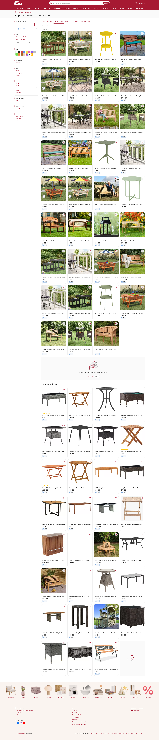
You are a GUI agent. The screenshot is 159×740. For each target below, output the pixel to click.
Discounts (148, 697)
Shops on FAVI (76, 712)
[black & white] (29, 54)
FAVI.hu (110, 733)
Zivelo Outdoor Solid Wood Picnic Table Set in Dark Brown (138, 313)
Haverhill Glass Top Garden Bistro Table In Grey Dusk (110, 596)
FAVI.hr (116, 733)
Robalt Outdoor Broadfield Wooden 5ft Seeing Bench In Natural (139, 241)
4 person (18, 108)
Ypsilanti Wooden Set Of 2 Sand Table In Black (82, 313)
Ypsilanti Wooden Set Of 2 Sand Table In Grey (55, 277)
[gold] (32, 54)
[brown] (22, 54)
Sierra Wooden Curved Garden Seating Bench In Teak (110, 349)
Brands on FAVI (76, 714)
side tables (19, 118)
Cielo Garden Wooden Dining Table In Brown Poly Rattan (58, 633)
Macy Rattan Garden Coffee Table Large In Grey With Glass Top (60, 415)
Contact (19, 712)
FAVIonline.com (21, 733)
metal (17, 83)
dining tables (19, 116)
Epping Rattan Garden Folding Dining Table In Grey (135, 168)
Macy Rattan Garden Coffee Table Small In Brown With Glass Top (140, 415)
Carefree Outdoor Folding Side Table (131, 524)
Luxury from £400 (21, 39)
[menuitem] (19, 8)
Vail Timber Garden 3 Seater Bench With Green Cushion (58, 168)
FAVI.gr (136, 733)
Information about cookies (79, 724)
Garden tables (29, 12)
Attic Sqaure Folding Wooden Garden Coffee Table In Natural (138, 451)
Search (106, 3)
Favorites (60, 21)
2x (50, 413)
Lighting (48, 697)
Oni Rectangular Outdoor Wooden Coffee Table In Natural (111, 488)
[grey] (34, 52)
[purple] (32, 52)
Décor (23, 697)
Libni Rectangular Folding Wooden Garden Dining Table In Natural (87, 415)
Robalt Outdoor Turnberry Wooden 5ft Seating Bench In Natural (113, 132)
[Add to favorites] (63, 33)
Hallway (135, 697)
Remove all (90, 376)
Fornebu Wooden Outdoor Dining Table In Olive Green (110, 168)
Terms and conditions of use (80, 721)
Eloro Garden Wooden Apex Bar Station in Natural (109, 633)
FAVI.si (140, 733)
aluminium (19, 92)
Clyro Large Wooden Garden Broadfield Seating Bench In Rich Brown (89, 241)
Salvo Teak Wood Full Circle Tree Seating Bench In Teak (111, 560)
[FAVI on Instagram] (21, 723)
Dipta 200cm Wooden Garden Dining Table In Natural (84, 524)
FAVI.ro (105, 733)
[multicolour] (27, 54)
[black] (19, 52)
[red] (22, 52)
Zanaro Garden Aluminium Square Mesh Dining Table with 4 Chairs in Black (90, 132)
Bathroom (86, 697)
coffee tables (20, 121)
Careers (19, 714)
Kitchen (73, 697)
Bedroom (110, 697)
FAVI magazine (76, 717)
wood (17, 88)
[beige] (24, 54)
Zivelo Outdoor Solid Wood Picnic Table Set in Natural (84, 59)
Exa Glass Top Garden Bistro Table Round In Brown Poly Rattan (87, 349)
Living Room (98, 697)
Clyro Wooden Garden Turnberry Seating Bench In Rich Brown (60, 241)
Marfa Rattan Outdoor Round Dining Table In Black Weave (85, 596)
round (17, 70)
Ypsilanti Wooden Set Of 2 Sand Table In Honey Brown (58, 59)
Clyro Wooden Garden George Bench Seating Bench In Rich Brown (88, 168)
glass (17, 90)
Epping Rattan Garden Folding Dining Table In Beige (83, 277)
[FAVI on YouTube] (24, 723)
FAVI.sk (95, 733)
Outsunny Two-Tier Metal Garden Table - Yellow (109, 59)
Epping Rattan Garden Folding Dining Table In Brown (57, 132)
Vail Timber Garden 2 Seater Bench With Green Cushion (137, 59)
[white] (16, 52)
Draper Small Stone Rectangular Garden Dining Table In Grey (138, 596)
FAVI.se (125, 733)
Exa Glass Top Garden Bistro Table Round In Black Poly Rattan (113, 96)
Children (123, 697)
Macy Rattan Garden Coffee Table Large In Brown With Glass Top (140, 488)
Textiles (36, 697)
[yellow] (27, 52)
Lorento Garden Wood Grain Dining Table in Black (56, 524)
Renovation (61, 697)
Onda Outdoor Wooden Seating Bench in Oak (134, 277)
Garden (21, 12)
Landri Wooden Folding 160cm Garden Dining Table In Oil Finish (60, 488)
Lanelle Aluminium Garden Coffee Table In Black (109, 415)
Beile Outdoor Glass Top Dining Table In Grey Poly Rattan (59, 451)
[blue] (24, 52)
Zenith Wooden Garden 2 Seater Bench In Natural (56, 596)
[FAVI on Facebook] (18, 723)
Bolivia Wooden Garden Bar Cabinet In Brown (55, 560)
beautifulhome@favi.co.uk (26, 710)
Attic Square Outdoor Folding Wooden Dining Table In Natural (86, 488)
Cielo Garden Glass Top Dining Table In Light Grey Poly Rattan (113, 524)
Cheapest (75, 21)
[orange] (19, 54)
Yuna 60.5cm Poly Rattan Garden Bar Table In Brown (84, 633)
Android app (136, 710)
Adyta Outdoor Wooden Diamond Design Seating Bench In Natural (114, 669)
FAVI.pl (101, 733)
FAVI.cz (90, 733)
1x (50, 485)
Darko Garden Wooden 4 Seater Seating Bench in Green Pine (112, 204)
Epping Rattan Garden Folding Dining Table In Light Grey (58, 313)
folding (18, 63)
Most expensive (85, 21)
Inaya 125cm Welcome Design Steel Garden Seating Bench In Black (88, 96)
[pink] (29, 52)
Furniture (11, 697)
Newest (67, 21)
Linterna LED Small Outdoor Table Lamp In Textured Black (112, 241)
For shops (75, 719)
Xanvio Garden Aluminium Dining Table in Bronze (135, 96)
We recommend (47, 21)
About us (74, 710)
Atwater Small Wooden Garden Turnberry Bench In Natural (59, 349)
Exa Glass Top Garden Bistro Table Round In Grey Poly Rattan (139, 132)
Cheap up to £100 (21, 37)
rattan (17, 85)
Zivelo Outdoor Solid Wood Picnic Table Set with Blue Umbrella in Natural (64, 96)
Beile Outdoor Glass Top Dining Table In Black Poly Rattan (111, 451)
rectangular (19, 73)
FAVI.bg (130, 733)
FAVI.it (121, 733)
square (18, 75)
